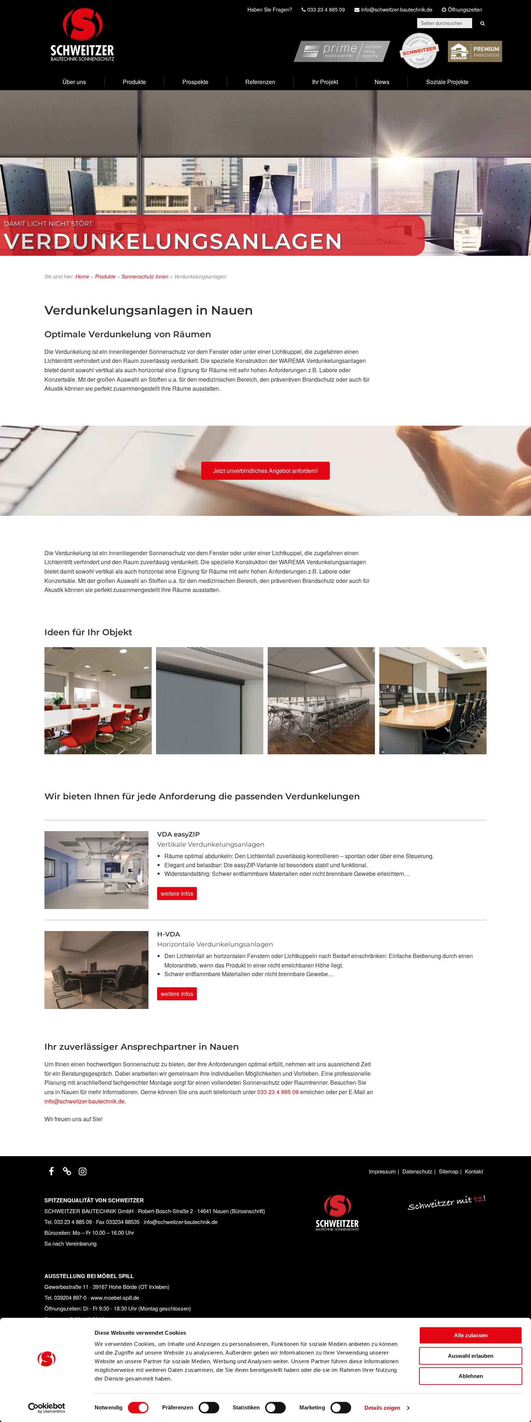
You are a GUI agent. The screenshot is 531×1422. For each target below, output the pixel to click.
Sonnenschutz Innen (144, 276)
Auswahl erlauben (470, 1356)
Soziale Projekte (447, 82)
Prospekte (195, 82)
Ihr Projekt (325, 82)
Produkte (134, 82)
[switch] (209, 1407)
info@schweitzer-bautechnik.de (84, 1101)
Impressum (382, 1171)
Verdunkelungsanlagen (174, 241)
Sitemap (448, 1171)
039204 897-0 (70, 1297)
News (382, 82)
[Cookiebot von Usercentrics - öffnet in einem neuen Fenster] (46, 1408)
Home (82, 276)
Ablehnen (471, 1376)
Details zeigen (382, 1408)
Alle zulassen (471, 1335)
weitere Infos (177, 893)
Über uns (74, 82)
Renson (492, 37)
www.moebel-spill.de (115, 1297)
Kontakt (474, 1171)
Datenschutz (417, 1171)
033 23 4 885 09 (278, 1092)
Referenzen (260, 82)
